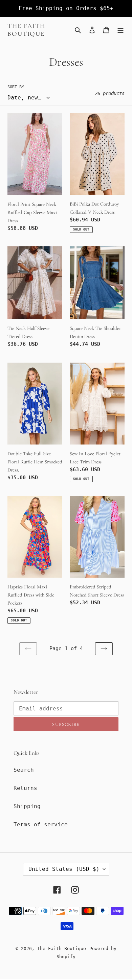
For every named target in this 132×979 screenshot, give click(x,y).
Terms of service (41, 824)
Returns (25, 788)
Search (24, 770)
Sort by (15, 87)
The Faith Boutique (26, 29)
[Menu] (120, 30)
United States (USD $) (64, 869)
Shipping (27, 806)
